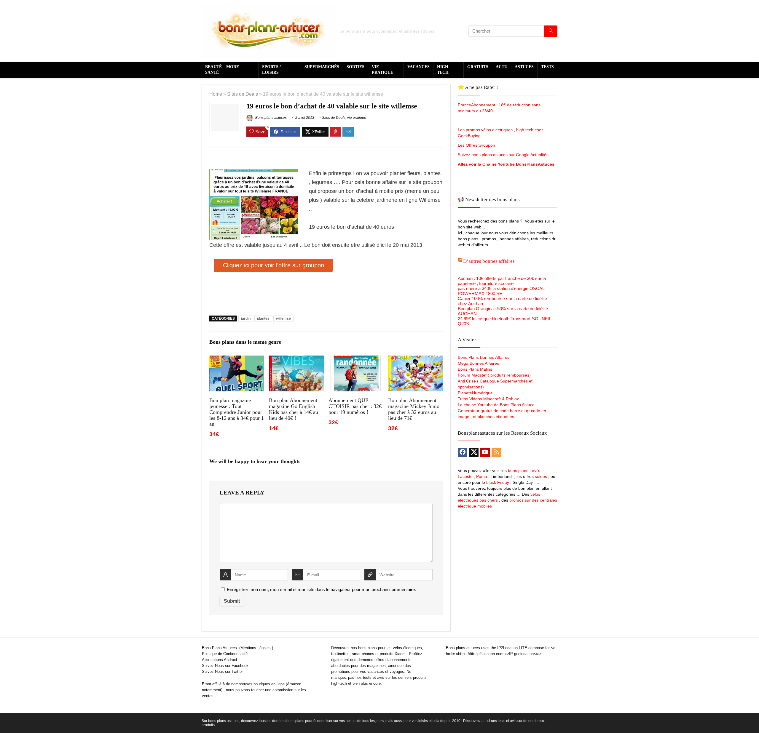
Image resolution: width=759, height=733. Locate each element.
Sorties (355, 67)
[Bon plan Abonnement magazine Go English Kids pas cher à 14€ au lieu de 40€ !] (296, 359)
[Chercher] (550, 31)
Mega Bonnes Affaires (478, 363)
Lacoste (465, 476)
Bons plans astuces (270, 118)
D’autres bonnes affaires (489, 261)
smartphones (363, 654)
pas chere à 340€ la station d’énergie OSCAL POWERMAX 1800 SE (501, 291)
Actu (501, 67)
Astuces (524, 67)
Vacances (418, 67)
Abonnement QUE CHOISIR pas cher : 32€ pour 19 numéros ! (355, 406)
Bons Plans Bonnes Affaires (483, 357)
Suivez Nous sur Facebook (225, 665)
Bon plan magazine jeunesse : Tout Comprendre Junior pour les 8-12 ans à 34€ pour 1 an (236, 412)
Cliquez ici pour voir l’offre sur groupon (273, 265)
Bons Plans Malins (475, 369)
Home (215, 94)
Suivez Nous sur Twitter (222, 671)
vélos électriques (407, 648)
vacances (375, 671)
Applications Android (219, 659)
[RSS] (496, 452)
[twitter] (474, 452)
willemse (283, 318)
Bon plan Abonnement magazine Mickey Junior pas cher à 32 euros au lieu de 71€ (414, 409)
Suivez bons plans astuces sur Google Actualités (503, 154)
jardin (246, 318)
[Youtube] (485, 452)
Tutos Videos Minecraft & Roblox (488, 398)
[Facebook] (462, 452)
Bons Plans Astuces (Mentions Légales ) (237, 648)
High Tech (443, 70)
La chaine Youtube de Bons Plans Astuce (496, 404)
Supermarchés (321, 67)
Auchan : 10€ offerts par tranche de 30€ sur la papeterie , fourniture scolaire (502, 281)
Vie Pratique (382, 70)
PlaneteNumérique (475, 392)
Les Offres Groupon (477, 145)
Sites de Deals (242, 94)
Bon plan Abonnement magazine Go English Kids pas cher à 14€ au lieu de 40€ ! (293, 409)
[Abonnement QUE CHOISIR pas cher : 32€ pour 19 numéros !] (356, 359)
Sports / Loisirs (271, 70)
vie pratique (356, 118)
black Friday (497, 482)
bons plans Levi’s (524, 470)
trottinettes (340, 654)
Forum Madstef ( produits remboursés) (494, 375)
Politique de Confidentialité (225, 654)
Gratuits (477, 67)
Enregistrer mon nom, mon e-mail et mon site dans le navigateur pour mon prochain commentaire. (321, 589)
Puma (481, 476)
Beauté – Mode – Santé (223, 70)
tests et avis (373, 677)
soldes (541, 476)
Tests (547, 67)
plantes (263, 318)
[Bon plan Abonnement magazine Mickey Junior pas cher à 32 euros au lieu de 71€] (415, 359)
